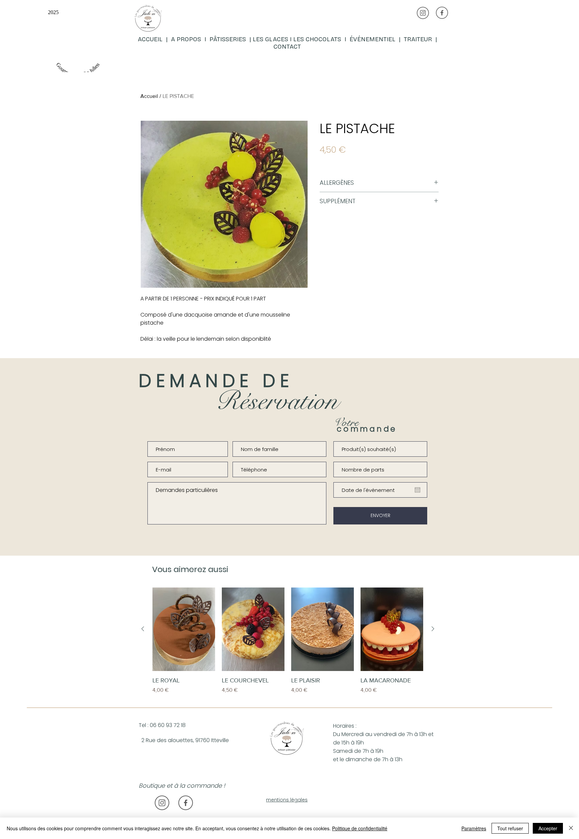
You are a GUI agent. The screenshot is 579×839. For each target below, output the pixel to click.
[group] (288, 645)
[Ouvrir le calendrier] (417, 490)
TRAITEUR (419, 39)
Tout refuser (510, 828)
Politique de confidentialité (359, 828)
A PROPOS (186, 39)
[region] (214, 38)
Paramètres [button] (473, 828)
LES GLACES (270, 39)
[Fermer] (571, 828)
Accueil (149, 96)
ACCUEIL (151, 39)
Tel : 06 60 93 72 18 (162, 725)
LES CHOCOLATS (318, 39)
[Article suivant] (433, 629)
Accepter (547, 828)
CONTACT (287, 46)
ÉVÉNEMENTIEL (372, 39)
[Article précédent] (143, 629)
